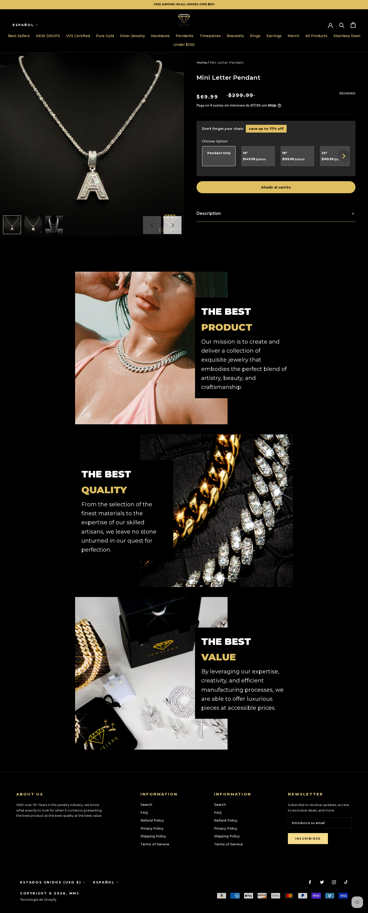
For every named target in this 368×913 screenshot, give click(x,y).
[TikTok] (346, 881)
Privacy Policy (151, 828)
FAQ (144, 812)
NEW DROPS (48, 36)
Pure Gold (105, 36)
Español (23, 25)
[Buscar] (341, 25)
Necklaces (160, 36)
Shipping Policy (153, 836)
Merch (293, 36)
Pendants (185, 36)
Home (202, 62)
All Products (316, 36)
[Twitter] (322, 881)
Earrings (274, 36)
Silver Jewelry (132, 36)
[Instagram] (334, 881)
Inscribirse (308, 838)
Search (146, 804)
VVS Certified (78, 36)
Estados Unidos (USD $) (50, 882)
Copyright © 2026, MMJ (49, 893)
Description (209, 213)
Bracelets (235, 36)
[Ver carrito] (353, 25)
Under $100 (184, 44)
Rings (255, 36)
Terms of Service (154, 844)
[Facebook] (310, 881)
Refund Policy (152, 820)
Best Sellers (19, 36)
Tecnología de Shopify (38, 899)
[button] (172, 225)
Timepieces (210, 36)
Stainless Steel (346, 36)
